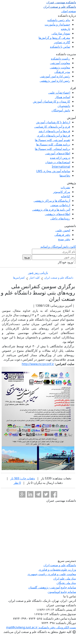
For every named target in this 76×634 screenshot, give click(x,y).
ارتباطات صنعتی (60, 205)
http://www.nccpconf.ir (38, 364)
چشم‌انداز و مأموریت (57, 24)
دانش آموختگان (60, 110)
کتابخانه (65, 196)
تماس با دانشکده (60, 47)
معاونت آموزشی (60, 63)
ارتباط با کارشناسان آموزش (53, 122)
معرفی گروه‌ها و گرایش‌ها (54, 38)
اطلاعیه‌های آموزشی (57, 153)
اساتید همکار (62, 97)
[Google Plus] (22, 494)
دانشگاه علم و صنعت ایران (59, 565)
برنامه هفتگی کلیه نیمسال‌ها (53, 144)
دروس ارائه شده (60, 158)
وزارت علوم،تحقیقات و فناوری (57, 570)
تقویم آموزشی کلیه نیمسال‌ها (52, 140)
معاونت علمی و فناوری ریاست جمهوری (51, 574)
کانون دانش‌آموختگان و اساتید (58, 247)
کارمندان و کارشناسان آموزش (51, 101)
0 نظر (17, 483)
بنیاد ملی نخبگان (66, 583)
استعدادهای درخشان (57, 162)
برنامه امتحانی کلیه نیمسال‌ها (52, 149)
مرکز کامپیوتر (61, 192)
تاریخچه (65, 29)
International (61, 167)
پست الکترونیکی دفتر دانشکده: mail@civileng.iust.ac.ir (41, 627)
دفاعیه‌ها (65, 175)
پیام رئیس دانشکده (58, 20)
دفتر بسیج (64, 239)
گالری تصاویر (62, 42)
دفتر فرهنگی (62, 235)
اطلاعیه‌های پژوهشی (57, 214)
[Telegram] (38, 494)
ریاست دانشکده (60, 58)
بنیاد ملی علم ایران (64, 578)
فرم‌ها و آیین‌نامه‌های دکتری (53, 135)
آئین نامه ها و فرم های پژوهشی (51, 210)
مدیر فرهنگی (62, 72)
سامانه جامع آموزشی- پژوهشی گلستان (52, 587)
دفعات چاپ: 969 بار (22, 478)
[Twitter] (46, 494)
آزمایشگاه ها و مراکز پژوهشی (52, 201)
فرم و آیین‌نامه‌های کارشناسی (52, 127)
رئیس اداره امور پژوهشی (55, 81)
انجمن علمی (62, 230)
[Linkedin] (30, 494)
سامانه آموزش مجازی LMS (53, 171)
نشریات (65, 187)
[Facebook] (54, 494)
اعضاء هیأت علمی (59, 93)
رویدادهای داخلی (60, 218)
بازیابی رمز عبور (38, 273)
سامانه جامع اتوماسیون (62, 592)
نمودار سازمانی (60, 33)
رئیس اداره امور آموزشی (55, 76)
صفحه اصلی (68, 11)
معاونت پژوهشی (60, 67)
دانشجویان (64, 106)
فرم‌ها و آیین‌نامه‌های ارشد (54, 131)
